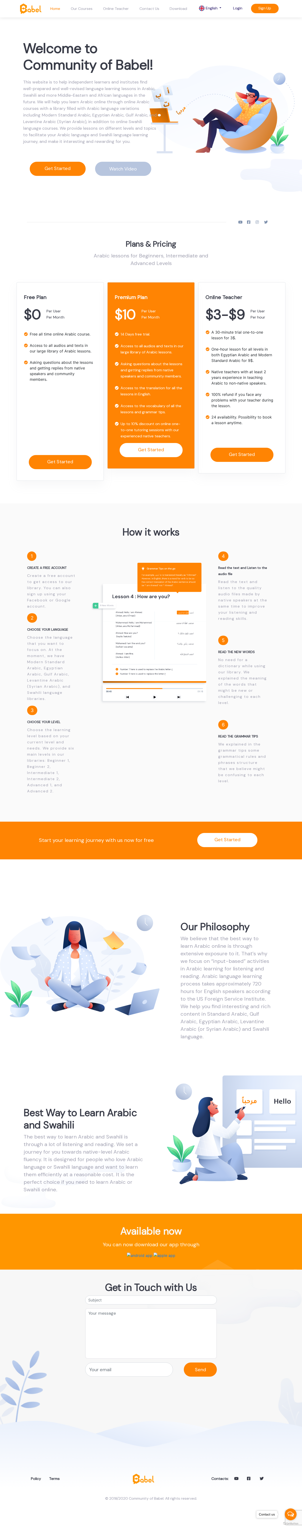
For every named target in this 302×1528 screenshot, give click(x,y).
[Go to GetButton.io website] (290, 1523)
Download (178, 8)
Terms (52, 1478)
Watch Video (123, 169)
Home (55, 8)
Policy (34, 1478)
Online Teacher (116, 8)
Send (200, 1370)
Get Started (58, 168)
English (211, 8)
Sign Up (264, 8)
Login (237, 8)
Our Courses (81, 8)
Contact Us (149, 8)
